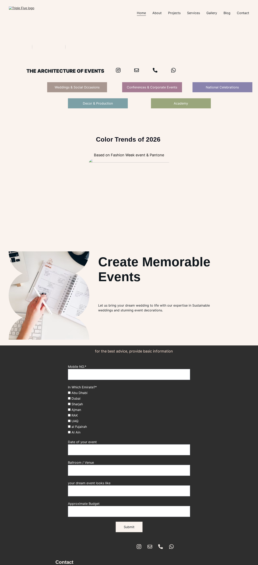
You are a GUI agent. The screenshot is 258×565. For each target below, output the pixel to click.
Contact (243, 13)
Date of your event (82, 442)
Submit (129, 527)
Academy (181, 103)
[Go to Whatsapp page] (173, 70)
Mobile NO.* (77, 367)
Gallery (211, 13)
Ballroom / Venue (81, 462)
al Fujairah (79, 427)
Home (141, 13)
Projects (174, 13)
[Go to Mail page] (150, 546)
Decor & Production (98, 103)
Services (193, 13)
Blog (227, 13)
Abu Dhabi (79, 393)
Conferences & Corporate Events (152, 87)
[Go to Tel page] (160, 546)
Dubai (75, 398)
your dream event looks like (89, 483)
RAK (74, 415)
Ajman (76, 410)
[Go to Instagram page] (139, 546)
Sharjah (77, 404)
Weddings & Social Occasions (77, 87)
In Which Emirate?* (82, 387)
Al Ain (75, 432)
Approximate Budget (84, 504)
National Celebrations (222, 87)
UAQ (74, 421)
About (157, 13)
